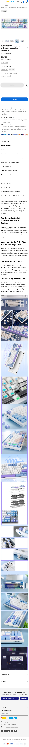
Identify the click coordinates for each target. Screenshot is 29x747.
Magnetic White (5, 76)
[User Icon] (21, 2)
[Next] (26, 23)
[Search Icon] (18, 1)
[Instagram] (8, 731)
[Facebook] (2, 731)
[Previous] (2, 23)
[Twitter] (5, 731)
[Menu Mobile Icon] (1, 2)
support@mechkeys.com (12, 727)
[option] (14, 23)
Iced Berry (4, 69)
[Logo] (10, 2)
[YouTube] (12, 731)
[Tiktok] (15, 731)
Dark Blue (11, 69)
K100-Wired (4, 62)
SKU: (2, 53)
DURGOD (7, 5)
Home (2, 5)
